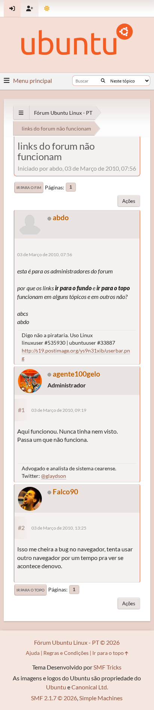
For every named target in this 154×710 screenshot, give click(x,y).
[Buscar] (103, 80)
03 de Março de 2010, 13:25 (58, 527)
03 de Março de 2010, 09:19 (58, 410)
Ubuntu (56, 686)
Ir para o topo (30, 590)
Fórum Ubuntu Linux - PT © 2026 (77, 642)
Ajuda (33, 653)
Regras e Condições (66, 653)
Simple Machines (101, 697)
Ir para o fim (28, 187)
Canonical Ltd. (89, 686)
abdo (61, 217)
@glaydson (53, 476)
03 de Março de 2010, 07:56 (44, 254)
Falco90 (65, 491)
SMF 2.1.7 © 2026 (54, 697)
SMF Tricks (107, 667)
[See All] (21, 113)
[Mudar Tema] (46, 8)
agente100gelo (76, 373)
